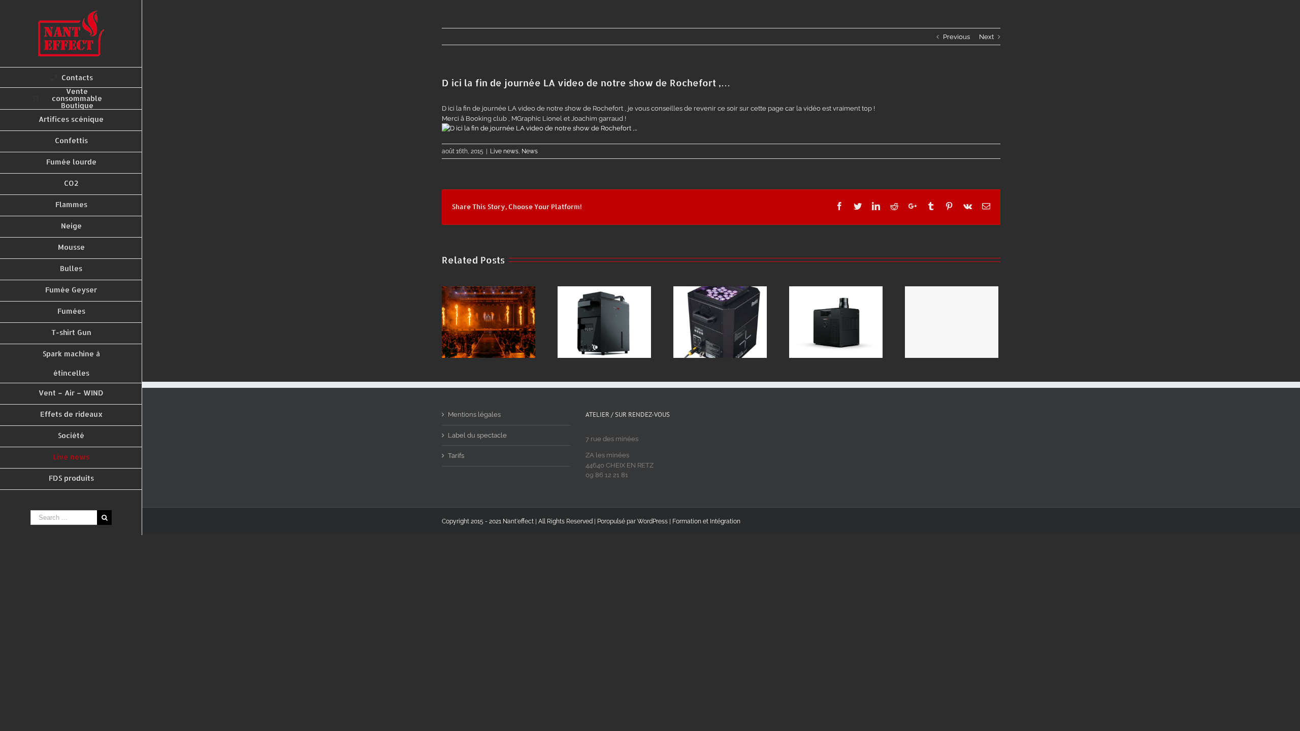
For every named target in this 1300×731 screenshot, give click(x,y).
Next (986, 37)
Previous (956, 37)
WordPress (652, 521)
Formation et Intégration (706, 521)
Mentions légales (474, 414)
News (530, 151)
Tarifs (456, 455)
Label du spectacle (477, 435)
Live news (504, 151)
